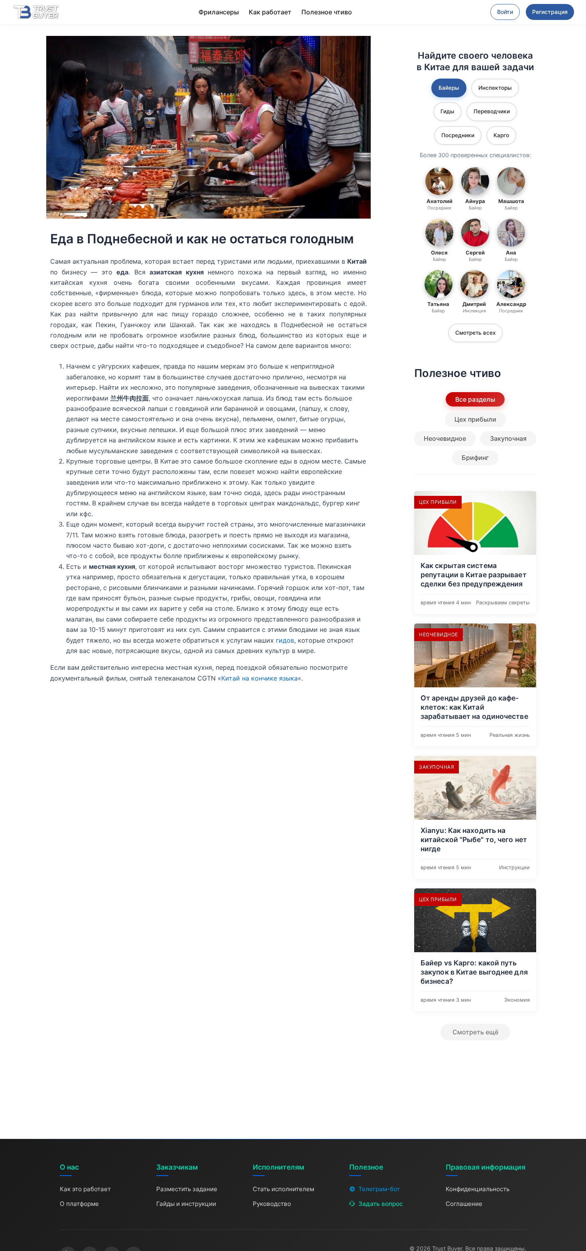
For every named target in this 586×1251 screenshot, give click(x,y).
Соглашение (464, 1204)
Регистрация (550, 11)
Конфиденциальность (477, 1189)
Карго (501, 135)
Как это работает (85, 1189)
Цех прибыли (475, 419)
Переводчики (492, 111)
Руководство (272, 1204)
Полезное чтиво (326, 12)
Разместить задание (186, 1189)
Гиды (447, 111)
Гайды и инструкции (186, 1204)
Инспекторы (495, 88)
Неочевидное (445, 438)
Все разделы (475, 399)
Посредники (457, 135)
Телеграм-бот (379, 1189)
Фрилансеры (219, 12)
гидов (285, 640)
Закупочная (508, 438)
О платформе (79, 1204)
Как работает (270, 12)
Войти (505, 11)
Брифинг (475, 458)
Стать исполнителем (283, 1189)
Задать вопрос (380, 1204)
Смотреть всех (475, 333)
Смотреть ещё (475, 1032)
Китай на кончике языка (259, 678)
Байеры (449, 88)
